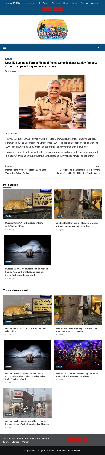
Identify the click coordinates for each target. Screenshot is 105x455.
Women (94, 3)
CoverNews (61, 450)
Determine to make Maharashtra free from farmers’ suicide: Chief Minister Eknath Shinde (78, 170)
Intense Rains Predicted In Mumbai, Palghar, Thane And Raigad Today (25, 170)
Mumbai (8, 59)
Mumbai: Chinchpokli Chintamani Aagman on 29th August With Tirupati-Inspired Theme (77, 375)
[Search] (98, 47)
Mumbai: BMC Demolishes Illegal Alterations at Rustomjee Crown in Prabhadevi (77, 224)
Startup (84, 3)
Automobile (31, 3)
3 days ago (11, 427)
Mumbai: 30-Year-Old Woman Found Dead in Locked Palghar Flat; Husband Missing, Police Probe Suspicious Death (26, 272)
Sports (75, 3)
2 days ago (11, 230)
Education (56, 3)
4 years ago (12, 71)
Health (66, 3)
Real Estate (44, 3)
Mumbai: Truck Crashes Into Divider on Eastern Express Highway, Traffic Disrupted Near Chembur (27, 422)
